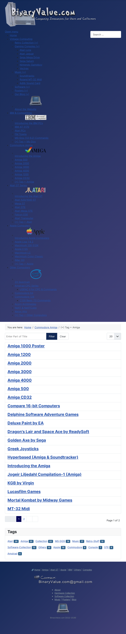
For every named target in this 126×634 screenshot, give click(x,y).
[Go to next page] (29, 519)
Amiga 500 (18, 388)
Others (42, 547)
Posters (66, 599)
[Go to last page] (35, 519)
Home (37, 569)
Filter (52, 336)
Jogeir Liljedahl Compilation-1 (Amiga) (45, 474)
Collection (41, 541)
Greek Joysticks (23, 448)
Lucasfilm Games (24, 491)
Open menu (11, 31)
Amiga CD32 (20, 397)
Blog (74, 599)
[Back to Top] (121, 628)
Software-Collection (19, 547)
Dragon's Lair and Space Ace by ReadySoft (48, 431)
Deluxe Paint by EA (26, 423)
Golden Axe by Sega (27, 440)
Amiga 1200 (19, 354)
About (58, 589)
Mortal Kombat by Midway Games (40, 500)
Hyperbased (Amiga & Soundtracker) (43, 457)
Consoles (87, 569)
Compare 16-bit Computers (34, 405)
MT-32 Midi (19, 508)
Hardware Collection (65, 593)
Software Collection (64, 596)
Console (93, 547)
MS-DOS (60, 541)
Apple (56, 547)
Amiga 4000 (20, 380)
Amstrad (12, 553)
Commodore (74, 547)
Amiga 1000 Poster (26, 345)
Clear (63, 336)
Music (75, 541)
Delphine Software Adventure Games (43, 414)
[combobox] (105, 34)
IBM (70, 569)
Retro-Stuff (92, 541)
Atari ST (54, 569)
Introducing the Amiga (29, 465)
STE (106, 547)
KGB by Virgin (21, 483)
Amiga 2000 (20, 363)
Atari (10, 541)
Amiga (24, 541)
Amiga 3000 (20, 371)
